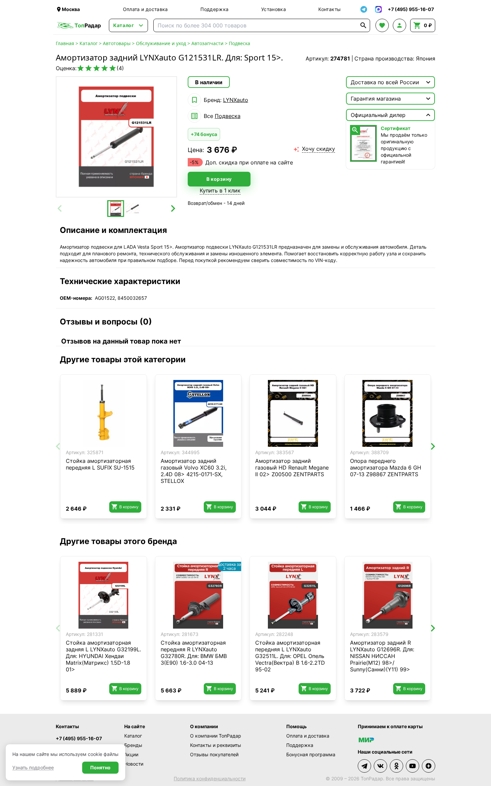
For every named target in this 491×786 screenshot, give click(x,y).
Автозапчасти (207, 43)
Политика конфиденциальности (210, 778)
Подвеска (239, 43)
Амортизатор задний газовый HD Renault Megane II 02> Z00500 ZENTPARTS (292, 467)
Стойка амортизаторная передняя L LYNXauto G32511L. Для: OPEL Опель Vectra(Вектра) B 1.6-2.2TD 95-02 (290, 656)
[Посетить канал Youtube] (412, 766)
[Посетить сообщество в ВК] (380, 766)
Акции (131, 754)
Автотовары (117, 43)
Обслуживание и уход (161, 43)
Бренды (133, 745)
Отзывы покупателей (214, 754)
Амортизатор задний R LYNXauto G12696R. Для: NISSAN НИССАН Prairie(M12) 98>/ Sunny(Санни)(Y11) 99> (382, 656)
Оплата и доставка (145, 9)
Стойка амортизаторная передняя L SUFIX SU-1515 (100, 464)
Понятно (100, 767)
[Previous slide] (60, 208)
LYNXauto (235, 100)
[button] (115, 208)
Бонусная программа (310, 754)
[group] (116, 137)
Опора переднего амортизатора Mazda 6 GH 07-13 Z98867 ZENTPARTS (385, 467)
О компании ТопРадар (215, 736)
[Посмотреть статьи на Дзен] (428, 766)
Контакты (329, 9)
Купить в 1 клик (220, 190)
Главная (65, 43)
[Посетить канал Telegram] (364, 766)
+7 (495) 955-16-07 (79, 738)
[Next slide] (172, 208)
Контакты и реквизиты (215, 745)
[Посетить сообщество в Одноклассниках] (396, 766)
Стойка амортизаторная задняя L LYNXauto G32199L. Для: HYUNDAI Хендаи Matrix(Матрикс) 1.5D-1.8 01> (103, 656)
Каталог (88, 43)
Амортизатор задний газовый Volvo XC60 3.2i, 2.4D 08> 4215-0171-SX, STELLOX (193, 470)
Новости (133, 764)
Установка (273, 9)
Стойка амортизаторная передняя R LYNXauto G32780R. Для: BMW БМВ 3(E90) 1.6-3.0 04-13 (194, 652)
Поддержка (214, 9)
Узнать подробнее (33, 767)
